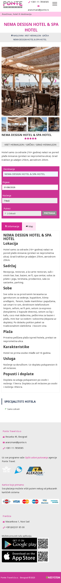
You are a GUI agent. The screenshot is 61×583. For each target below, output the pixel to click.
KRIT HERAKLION (14, 144)
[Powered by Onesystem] (53, 577)
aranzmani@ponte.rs (38, 9)
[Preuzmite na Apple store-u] (25, 561)
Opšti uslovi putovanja (36, 457)
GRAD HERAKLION (46, 144)
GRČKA (30, 144)
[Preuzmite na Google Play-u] (25, 548)
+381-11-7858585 (40, 1)
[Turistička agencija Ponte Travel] (12, 4)
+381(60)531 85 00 (15, 527)
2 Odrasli (11, 213)
